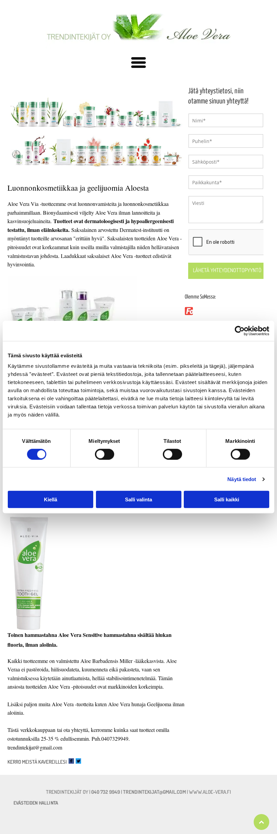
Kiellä (50, 499)
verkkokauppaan (37, 729)
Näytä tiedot (241, 479)
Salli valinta (138, 499)
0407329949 (114, 738)
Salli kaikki (226, 499)
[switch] (104, 454)
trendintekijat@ (23, 747)
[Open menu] (138, 63)
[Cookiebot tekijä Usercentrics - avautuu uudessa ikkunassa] (239, 331)
